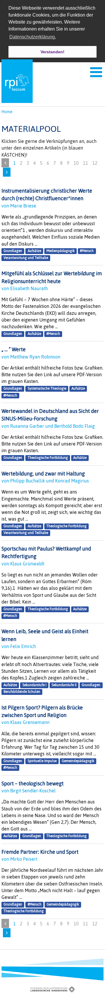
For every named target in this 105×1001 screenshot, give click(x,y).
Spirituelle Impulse (42, 761)
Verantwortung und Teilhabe (26, 258)
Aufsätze (34, 251)
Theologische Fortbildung (48, 458)
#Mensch (87, 251)
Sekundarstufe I (34, 685)
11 (85, 163)
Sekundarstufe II (64, 685)
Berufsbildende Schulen (22, 692)
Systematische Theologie (47, 389)
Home (7, 111)
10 (76, 163)
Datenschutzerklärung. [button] (32, 36)
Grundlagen (13, 251)
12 (94, 163)
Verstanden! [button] (52, 51)
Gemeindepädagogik (78, 761)
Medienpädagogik (60, 251)
